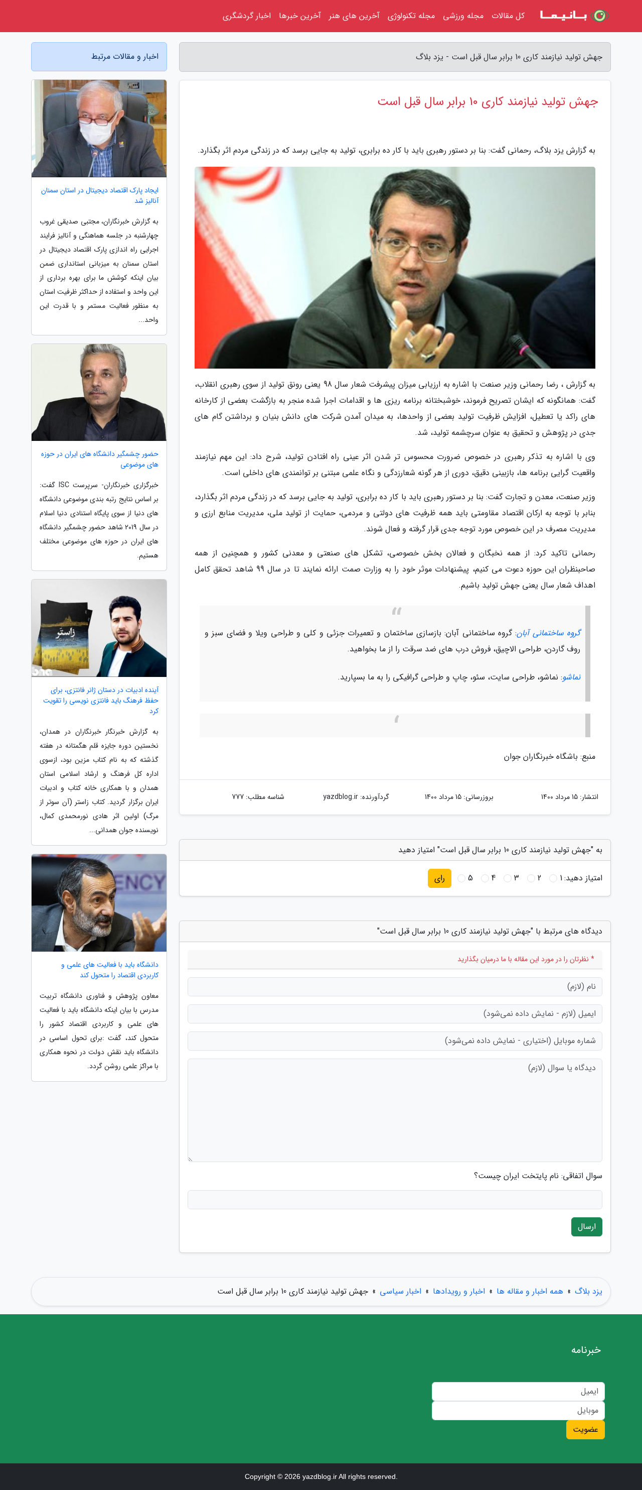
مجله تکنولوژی (411, 16)
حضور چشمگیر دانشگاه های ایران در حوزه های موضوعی (99, 459)
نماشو (571, 677)
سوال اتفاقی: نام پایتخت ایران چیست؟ (538, 1176)
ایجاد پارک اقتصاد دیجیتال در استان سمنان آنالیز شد (99, 195)
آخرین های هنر (354, 16)
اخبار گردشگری (247, 16)
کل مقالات (508, 16)
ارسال (587, 1226)
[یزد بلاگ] (574, 16)
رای (439, 878)
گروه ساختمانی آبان (548, 633)
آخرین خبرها (300, 16)
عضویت (585, 1429)
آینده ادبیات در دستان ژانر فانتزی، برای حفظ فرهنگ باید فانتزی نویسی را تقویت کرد (100, 701)
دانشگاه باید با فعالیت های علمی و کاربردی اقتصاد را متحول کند (109, 970)
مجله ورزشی (463, 16)
